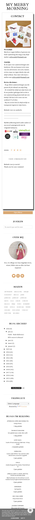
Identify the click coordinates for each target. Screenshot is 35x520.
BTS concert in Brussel (15, 337)
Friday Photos (18, 423)
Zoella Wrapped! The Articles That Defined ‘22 (18, 465)
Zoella (18, 462)
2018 (8, 369)
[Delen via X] (14, 150)
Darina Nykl (17, 451)
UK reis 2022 (20, 307)
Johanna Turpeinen (18, 505)
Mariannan (17, 486)
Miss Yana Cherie (18, 496)
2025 (8, 349)
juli (9, 332)
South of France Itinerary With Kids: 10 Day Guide (18, 443)
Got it (23, 518)
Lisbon (18, 301)
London (25, 301)
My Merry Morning (17, 6)
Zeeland (7, 310)
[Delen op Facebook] (11, 150)
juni (9, 340)
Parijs (13, 304)
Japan (22, 295)
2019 (8, 367)
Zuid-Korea (16, 310)
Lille (12, 301)
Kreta (6, 301)
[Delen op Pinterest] (17, 150)
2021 (8, 361)
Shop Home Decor (18, 498)
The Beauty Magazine (17, 430)
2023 (8, 355)
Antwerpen (8, 292)
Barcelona (18, 292)
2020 (8, 364)
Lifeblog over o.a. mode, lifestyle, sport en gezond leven (17, 474)
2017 (8, 372)
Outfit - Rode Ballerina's (16, 334)
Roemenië (26, 304)
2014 (8, 381)
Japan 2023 (23, 298)
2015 (8, 378)
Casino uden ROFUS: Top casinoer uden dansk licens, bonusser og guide (18, 454)
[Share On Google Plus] (20, 150)
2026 (8, 329)
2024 (8, 352)
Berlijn (26, 292)
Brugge (16, 295)
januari (10, 346)
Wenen (28, 307)
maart (10, 343)
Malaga (7, 304)
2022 (8, 358)
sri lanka (16, 313)
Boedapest (8, 295)
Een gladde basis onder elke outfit (17, 433)
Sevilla (12, 307)
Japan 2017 (15, 298)
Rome (6, 307)
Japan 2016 (7, 298)
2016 (8, 375)
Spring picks (17, 489)
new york (7, 313)
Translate (24, 406)
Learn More (15, 518)
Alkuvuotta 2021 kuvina (17, 508)
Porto (19, 304)
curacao (25, 310)
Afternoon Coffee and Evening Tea (18, 421)
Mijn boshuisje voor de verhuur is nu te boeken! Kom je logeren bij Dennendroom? (18, 478)
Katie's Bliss (17, 440)
